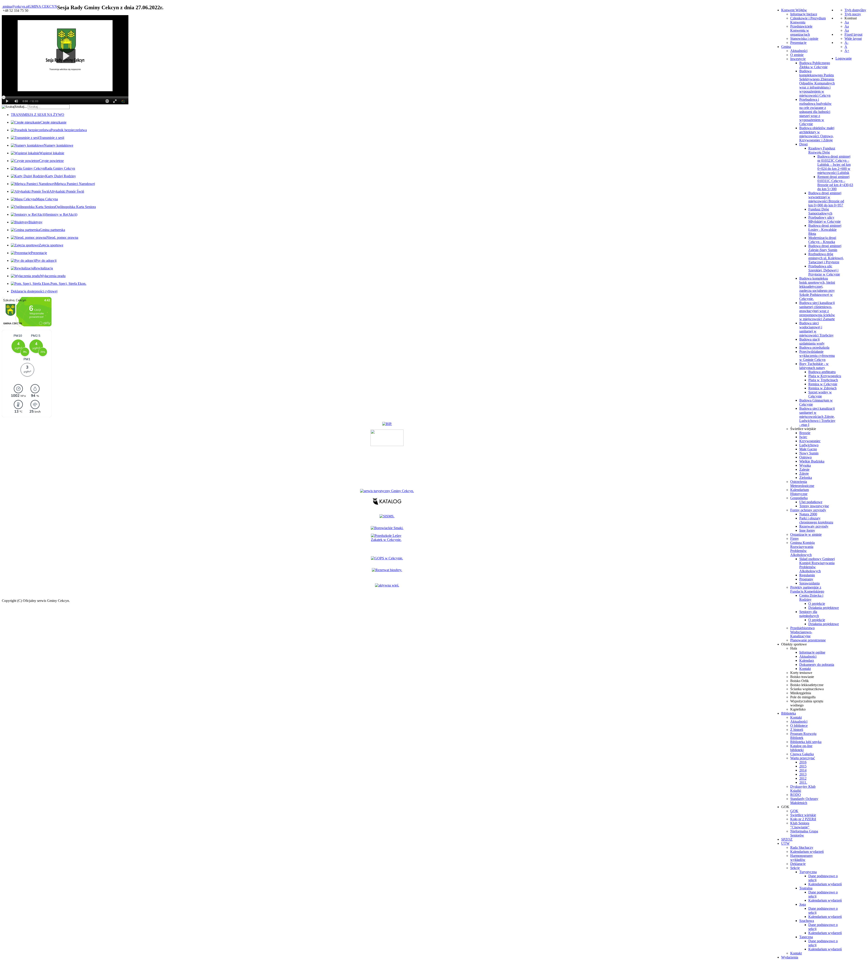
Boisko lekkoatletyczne (806, 685)
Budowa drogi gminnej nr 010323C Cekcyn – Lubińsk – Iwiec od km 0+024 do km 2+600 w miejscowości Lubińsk (834, 164)
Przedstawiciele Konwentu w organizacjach (801, 30)
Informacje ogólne (812, 652)
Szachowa (806, 921)
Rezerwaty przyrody (813, 526)
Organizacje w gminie (806, 534)
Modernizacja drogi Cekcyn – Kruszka (822, 240)
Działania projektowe (823, 608)
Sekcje (795, 868)
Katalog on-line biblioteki (801, 748)
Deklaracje (798, 864)
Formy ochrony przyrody (808, 510)
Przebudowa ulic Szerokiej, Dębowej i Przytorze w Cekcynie (824, 270)
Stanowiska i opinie (804, 38)
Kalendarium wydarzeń (807, 851)
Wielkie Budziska (811, 461)
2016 (803, 762)
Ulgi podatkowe (810, 502)
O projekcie (816, 603)
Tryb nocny (852, 14)
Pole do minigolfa (803, 697)
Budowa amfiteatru (822, 372)
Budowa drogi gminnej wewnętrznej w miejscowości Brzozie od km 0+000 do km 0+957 (826, 199)
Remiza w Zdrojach (822, 388)
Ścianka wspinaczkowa (807, 689)
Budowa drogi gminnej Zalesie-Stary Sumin (824, 248)
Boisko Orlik (799, 681)
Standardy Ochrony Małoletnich (804, 801)
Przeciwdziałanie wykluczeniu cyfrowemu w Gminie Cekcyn (817, 356)
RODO (795, 795)
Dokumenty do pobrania (816, 664)
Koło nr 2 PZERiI (803, 819)
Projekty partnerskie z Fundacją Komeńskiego (807, 589)
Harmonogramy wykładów (801, 858)
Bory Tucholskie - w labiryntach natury (814, 366)
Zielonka (805, 477)
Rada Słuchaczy (801, 847)
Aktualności (798, 51)
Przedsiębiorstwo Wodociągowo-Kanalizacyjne (802, 632)
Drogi (803, 144)
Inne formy (807, 530)
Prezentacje (798, 42)
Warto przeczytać (802, 758)
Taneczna (806, 937)
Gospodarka (799, 498)
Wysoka (805, 465)
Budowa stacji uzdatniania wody (812, 341)
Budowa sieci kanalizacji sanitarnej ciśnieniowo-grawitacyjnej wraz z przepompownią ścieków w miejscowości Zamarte (817, 311)
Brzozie (804, 433)
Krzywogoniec (810, 441)
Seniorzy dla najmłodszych (809, 614)
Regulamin (807, 575)
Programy (806, 579)
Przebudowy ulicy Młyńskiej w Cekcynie (824, 219)
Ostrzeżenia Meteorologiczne (802, 484)
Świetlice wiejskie (803, 429)
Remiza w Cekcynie (822, 384)
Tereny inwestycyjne (814, 506)
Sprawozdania (809, 583)
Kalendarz (806, 660)
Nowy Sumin (808, 453)
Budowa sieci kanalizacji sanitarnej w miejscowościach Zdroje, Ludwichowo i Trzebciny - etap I (817, 417)
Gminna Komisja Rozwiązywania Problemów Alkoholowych (802, 549)
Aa (846, 22)
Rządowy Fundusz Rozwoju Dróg (821, 150)
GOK (794, 811)
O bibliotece (799, 725)
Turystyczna (808, 872)
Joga (802, 904)
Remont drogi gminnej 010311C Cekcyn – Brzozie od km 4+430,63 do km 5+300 (835, 183)
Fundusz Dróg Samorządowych (820, 211)
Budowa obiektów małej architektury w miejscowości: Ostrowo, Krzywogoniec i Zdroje (816, 134)
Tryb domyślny (855, 10)
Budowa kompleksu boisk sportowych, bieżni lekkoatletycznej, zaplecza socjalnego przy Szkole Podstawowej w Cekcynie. (817, 288)
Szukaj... (20, 106)
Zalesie (804, 469)
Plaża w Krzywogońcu (824, 376)
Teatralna (805, 888)
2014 (803, 770)
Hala (793, 648)
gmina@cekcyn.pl (16, 6)
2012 (803, 778)
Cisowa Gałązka (802, 754)
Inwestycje (798, 59)
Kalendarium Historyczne (799, 492)
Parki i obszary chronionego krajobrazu (816, 520)
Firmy (794, 538)
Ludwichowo (808, 445)
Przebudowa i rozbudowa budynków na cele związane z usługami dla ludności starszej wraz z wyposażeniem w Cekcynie (815, 112)
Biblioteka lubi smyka (805, 742)
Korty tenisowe (801, 673)
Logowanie (843, 58)
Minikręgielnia (800, 693)
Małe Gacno (808, 449)
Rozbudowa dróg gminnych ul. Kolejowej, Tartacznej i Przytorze (826, 258)
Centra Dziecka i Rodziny (811, 597)
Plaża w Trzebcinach (823, 380)
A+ (846, 51)
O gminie (797, 55)
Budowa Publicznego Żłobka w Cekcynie (814, 65)
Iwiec (803, 437)
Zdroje (804, 473)
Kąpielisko (798, 709)
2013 (803, 774)
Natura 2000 (808, 514)
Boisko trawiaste (802, 677)
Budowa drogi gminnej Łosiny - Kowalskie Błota (824, 230)
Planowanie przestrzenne (808, 640)
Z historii (796, 730)
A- (846, 42)
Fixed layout (853, 34)
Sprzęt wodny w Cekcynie (820, 394)
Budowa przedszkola (814, 347)
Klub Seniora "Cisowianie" (799, 825)
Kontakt (805, 669)
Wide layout (853, 38)
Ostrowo (805, 457)
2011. (803, 782)
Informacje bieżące (803, 14)
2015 (803, 766)
